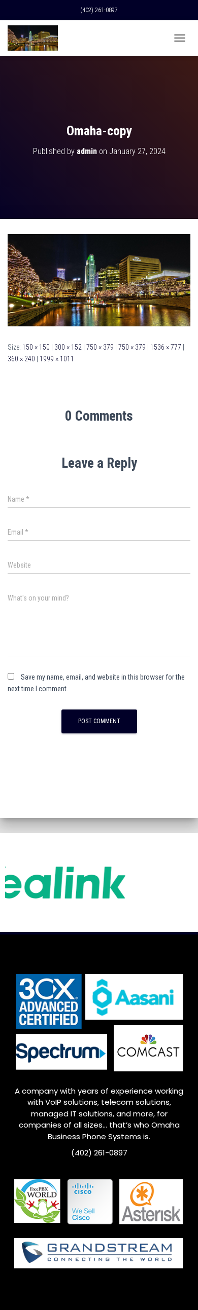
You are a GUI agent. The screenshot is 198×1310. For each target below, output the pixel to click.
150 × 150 (36, 347)
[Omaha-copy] (99, 280)
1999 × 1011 (57, 359)
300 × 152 (68, 347)
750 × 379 (100, 347)
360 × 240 (21, 359)
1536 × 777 (165, 347)
